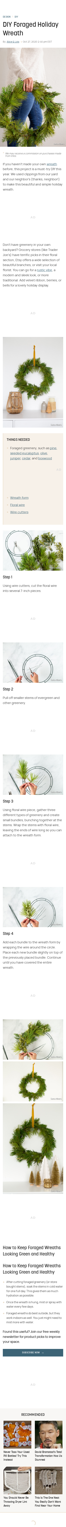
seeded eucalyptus (24, 453)
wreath (52, 164)
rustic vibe (44, 270)
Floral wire (17, 505)
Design (7, 17)
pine (53, 448)
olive (43, 453)
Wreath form (19, 498)
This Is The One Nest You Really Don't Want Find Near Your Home (48, 1502)
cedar (26, 458)
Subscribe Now (31, 1352)
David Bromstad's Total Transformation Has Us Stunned (48, 1456)
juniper (15, 458)
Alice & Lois (13, 42)
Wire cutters (19, 512)
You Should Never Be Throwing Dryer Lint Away (16, 1502)
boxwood (45, 458)
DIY (16, 17)
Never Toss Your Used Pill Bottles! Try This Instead (17, 1456)
